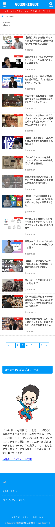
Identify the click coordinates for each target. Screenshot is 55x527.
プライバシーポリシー (15, 500)
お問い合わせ (10, 491)
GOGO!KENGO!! (27, 4)
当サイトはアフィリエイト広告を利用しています (28, 11)
